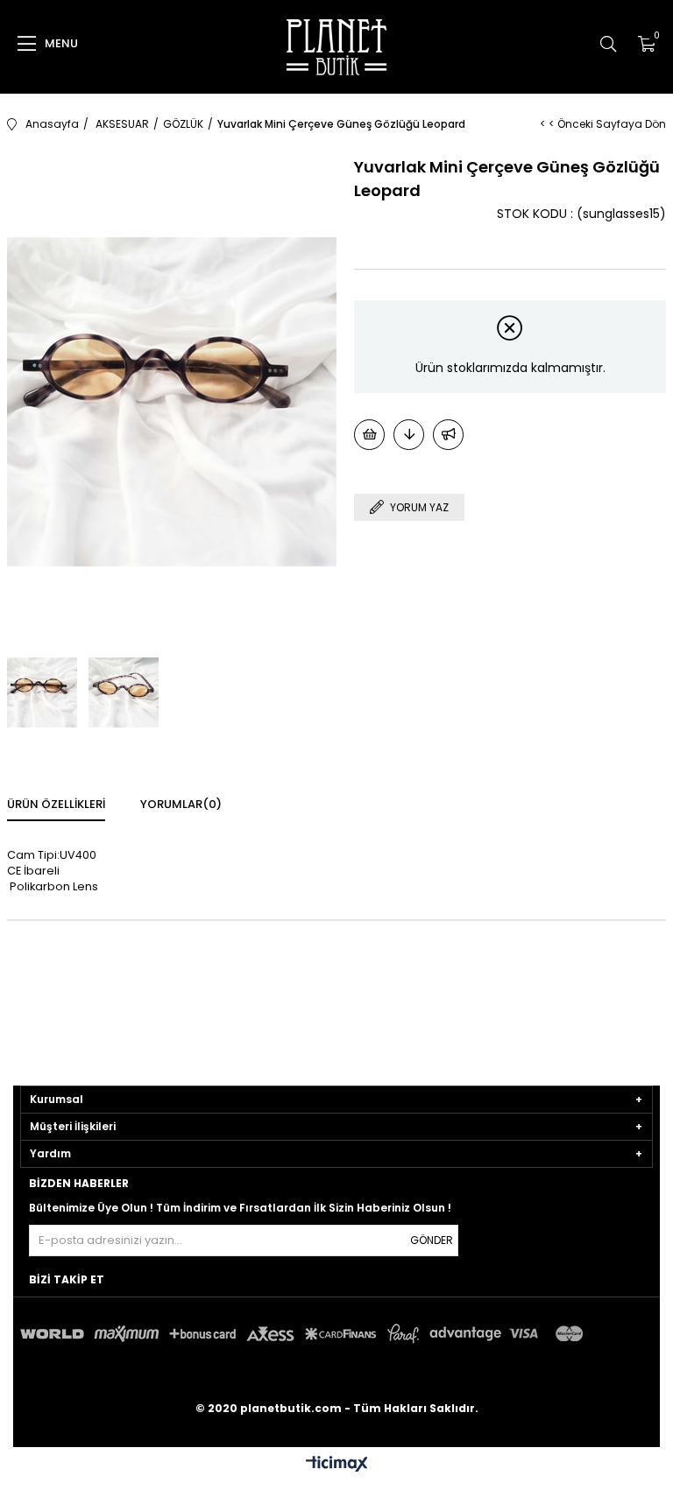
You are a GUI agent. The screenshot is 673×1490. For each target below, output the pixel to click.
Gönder (431, 1240)
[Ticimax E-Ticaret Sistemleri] (337, 1465)
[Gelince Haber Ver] (448, 434)
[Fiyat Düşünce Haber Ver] (408, 434)
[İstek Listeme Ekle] (369, 434)
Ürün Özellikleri (56, 804)
